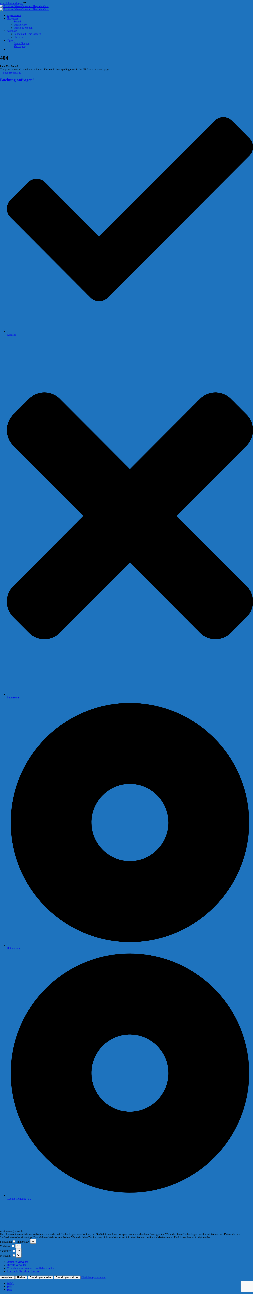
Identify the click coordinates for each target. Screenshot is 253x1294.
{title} (10, 1283)
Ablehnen (21, 1277)
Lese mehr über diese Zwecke (23, 1271)
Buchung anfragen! (17, 80)
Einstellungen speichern (67, 1277)
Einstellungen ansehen (40, 1277)
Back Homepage (11, 72)
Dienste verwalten (17, 1264)
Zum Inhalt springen (11, 3)
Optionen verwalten (17, 1261)
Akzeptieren (7, 1277)
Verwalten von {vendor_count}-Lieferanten (30, 1268)
